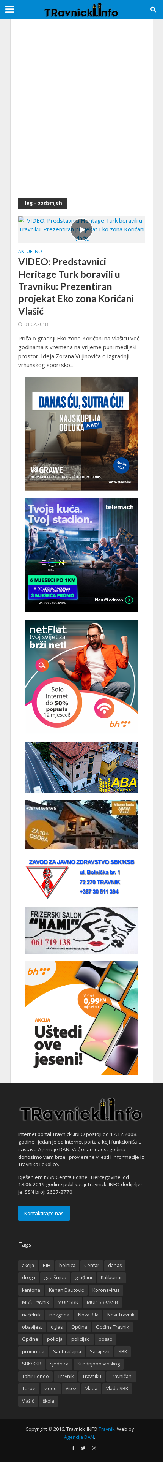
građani (83, 1277)
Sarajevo (100, 1351)
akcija (28, 1265)
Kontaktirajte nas (44, 1213)
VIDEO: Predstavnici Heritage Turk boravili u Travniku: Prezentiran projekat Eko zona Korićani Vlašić (76, 286)
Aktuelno (30, 252)
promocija (33, 1351)
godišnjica (55, 1277)
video (50, 1388)
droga (28, 1277)
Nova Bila (88, 1315)
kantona (31, 1290)
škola (48, 1401)
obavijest (32, 1327)
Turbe (29, 1388)
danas (115, 1265)
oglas (57, 1327)
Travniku (91, 1376)
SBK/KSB (31, 1364)
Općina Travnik (112, 1327)
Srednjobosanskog (98, 1364)
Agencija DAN (79, 1437)
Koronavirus (105, 1290)
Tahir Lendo (35, 1376)
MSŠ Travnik (35, 1302)
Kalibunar (111, 1277)
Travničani (121, 1376)
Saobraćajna (67, 1351)
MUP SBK (68, 1302)
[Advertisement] (81, 108)
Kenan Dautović (66, 1290)
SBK (122, 1351)
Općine (30, 1339)
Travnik (66, 1376)
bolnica (67, 1265)
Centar (91, 1265)
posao (106, 1339)
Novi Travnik (120, 1315)
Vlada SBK (117, 1388)
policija (55, 1339)
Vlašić (28, 1401)
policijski (80, 1339)
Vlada (91, 1388)
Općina (79, 1327)
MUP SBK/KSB (102, 1302)
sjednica (59, 1364)
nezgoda (59, 1315)
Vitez (71, 1388)
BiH (46, 1265)
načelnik (31, 1315)
